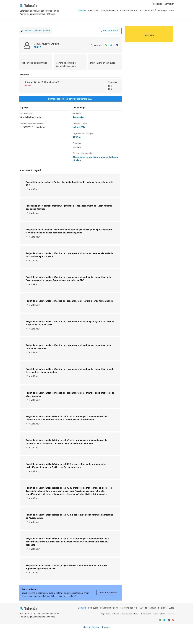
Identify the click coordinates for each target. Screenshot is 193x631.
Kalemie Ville (79, 127)
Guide (171, 10)
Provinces (170, 614)
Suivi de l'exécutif (148, 10)
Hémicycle (93, 10)
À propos (106, 627)
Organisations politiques (110, 614)
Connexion (169, 4)
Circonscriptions (159, 614)
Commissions (146, 614)
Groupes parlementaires (130, 614)
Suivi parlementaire (109, 10)
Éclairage (162, 10)
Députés (82, 10)
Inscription (157, 4)
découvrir (149, 35)
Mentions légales (91, 627)
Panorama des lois (128, 10)
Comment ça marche (108, 592)
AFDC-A (37, 47)
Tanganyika (78, 117)
